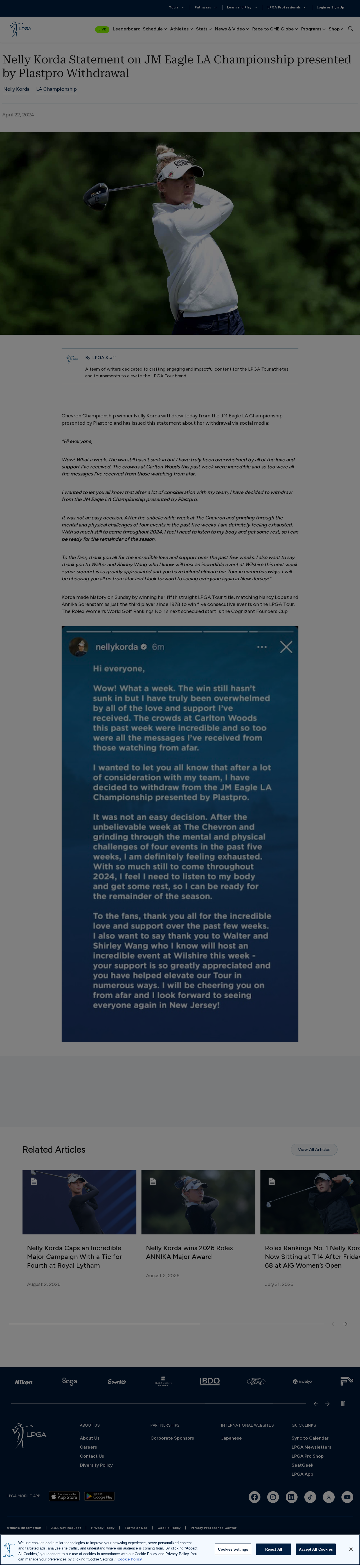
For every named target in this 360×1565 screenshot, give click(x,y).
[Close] (351, 1549)
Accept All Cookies (315, 1549)
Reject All (273, 1549)
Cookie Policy (130, 1559)
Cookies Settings (233, 1549)
